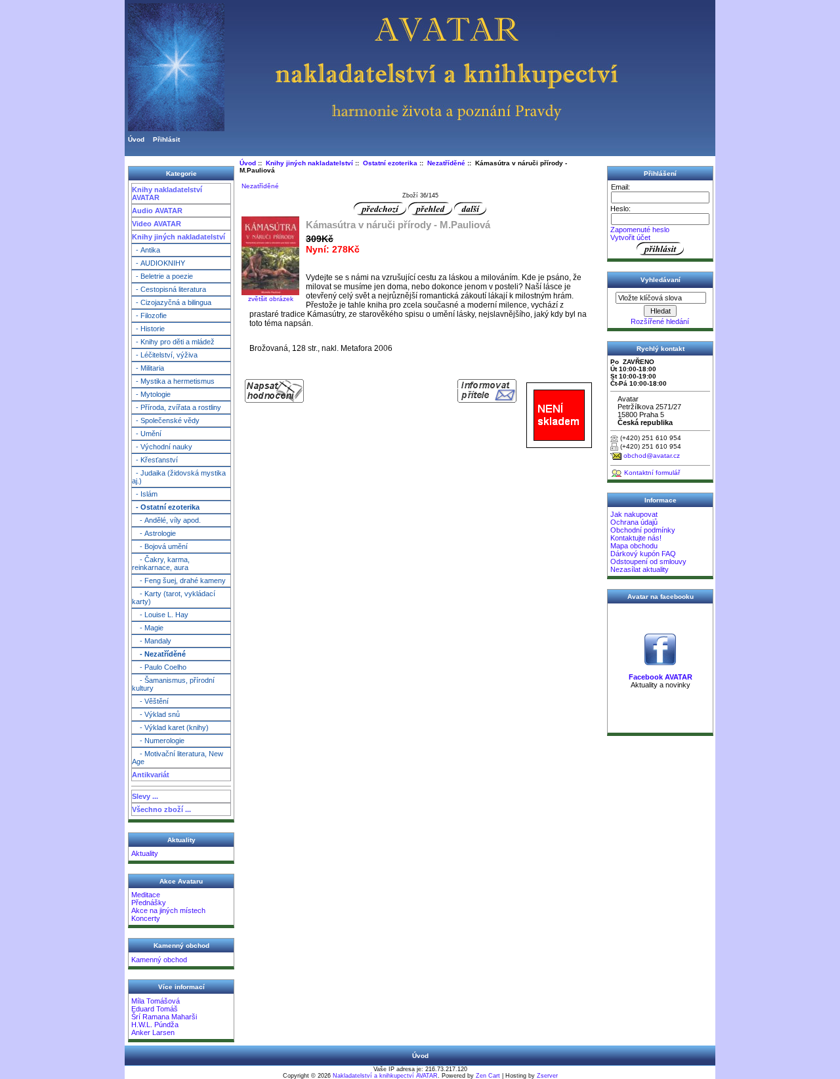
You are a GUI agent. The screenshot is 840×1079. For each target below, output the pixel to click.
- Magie (147, 628)
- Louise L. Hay (160, 615)
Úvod (136, 139)
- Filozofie (149, 315)
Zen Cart (488, 1075)
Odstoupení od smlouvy (648, 561)
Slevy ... (145, 796)
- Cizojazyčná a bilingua (171, 302)
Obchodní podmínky (642, 530)
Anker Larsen (153, 1032)
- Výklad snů (156, 714)
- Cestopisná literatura (169, 289)
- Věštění (150, 701)
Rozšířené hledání (660, 321)
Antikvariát (150, 775)
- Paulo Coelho (159, 667)
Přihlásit (166, 139)
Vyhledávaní (660, 279)
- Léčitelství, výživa (165, 355)
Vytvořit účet (630, 237)
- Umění (146, 434)
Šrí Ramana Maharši (164, 1017)
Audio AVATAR (157, 210)
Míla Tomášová (155, 1001)
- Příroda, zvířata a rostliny (176, 407)
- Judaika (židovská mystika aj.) (179, 477)
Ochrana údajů (634, 522)
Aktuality (144, 853)
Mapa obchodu (634, 546)
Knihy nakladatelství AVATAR (167, 193)
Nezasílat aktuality (639, 569)
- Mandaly (151, 641)
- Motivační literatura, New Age (177, 757)
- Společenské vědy (166, 420)
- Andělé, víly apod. (166, 520)
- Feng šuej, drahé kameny (179, 580)
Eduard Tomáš (154, 1009)
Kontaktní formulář (652, 472)
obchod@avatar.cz (651, 455)
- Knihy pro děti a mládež (173, 342)
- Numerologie (158, 740)
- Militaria (148, 368)
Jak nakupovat (634, 514)
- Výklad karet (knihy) (170, 727)
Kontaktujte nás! (636, 538)
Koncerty (145, 918)
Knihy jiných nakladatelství (178, 237)
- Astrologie (154, 533)
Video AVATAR (156, 224)
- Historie (148, 329)
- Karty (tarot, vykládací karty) (173, 597)
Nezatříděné (446, 163)
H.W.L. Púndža (154, 1024)
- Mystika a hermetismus (173, 381)
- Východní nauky (162, 447)
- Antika (146, 250)
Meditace (145, 895)
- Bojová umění (160, 546)
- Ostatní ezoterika (166, 507)
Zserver (547, 1075)
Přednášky (148, 902)
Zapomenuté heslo (639, 230)
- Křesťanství (155, 460)
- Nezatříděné (159, 654)
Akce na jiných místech (168, 910)
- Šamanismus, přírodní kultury (173, 684)
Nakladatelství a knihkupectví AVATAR (385, 1075)
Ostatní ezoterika (390, 163)
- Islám (145, 494)
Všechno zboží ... (161, 809)
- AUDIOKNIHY (158, 263)
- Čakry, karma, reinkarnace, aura (161, 563)
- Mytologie (151, 394)
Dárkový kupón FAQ (643, 554)
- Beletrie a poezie (162, 276)
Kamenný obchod (159, 960)
